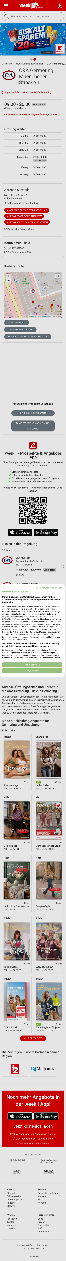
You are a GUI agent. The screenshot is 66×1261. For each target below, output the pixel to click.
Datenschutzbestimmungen (49, 587)
